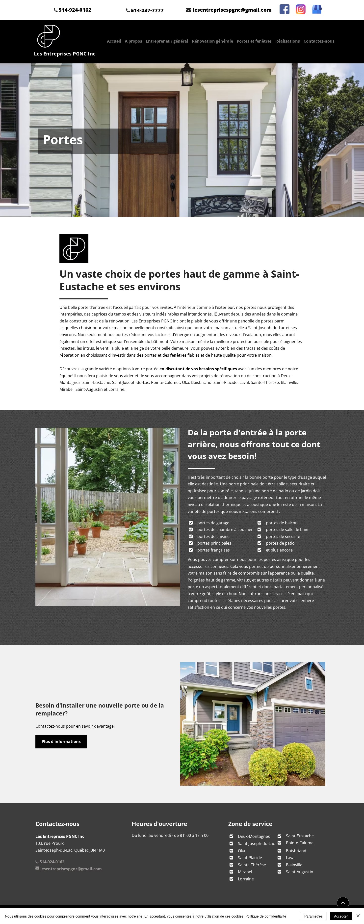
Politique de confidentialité (265, 916)
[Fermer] (358, 916)
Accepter (341, 916)
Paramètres (313, 916)
